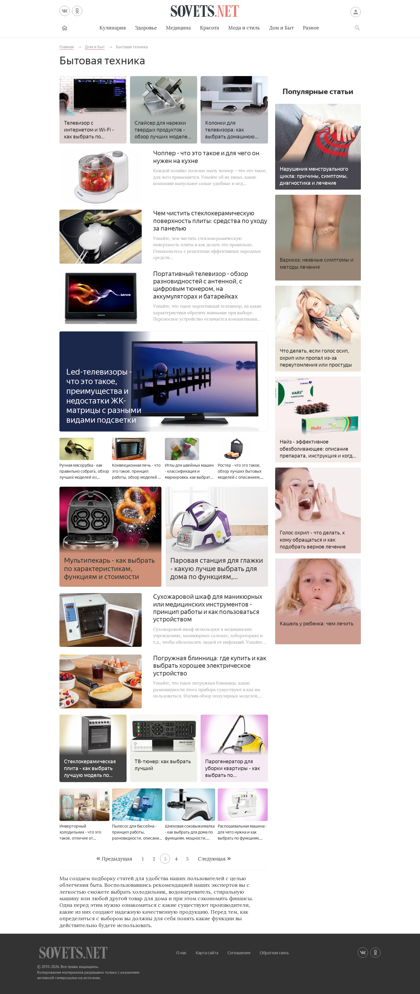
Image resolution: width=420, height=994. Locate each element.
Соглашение (239, 953)
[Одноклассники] (77, 11)
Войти (356, 12)
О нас (181, 953)
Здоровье (146, 28)
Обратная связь (274, 953)
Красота (209, 28)
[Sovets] (205, 12)
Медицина (178, 28)
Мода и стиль (244, 28)
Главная (64, 28)
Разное (311, 28)
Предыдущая (117, 859)
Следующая (211, 859)
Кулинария (112, 28)
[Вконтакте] (64, 11)
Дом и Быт (281, 28)
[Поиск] (357, 28)
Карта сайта (207, 953)
